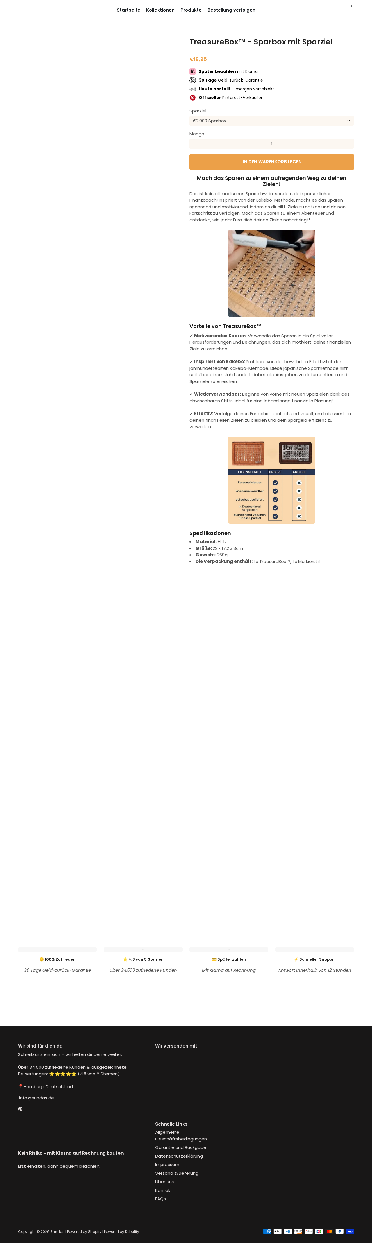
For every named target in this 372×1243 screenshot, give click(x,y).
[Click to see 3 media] (86, 900)
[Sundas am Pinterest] (20, 1109)
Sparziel (197, 111)
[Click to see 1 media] (30, 900)
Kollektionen (160, 10)
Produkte (191, 10)
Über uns (164, 1182)
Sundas (57, 1231)
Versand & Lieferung (176, 1173)
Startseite (128, 10)
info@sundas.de (36, 1098)
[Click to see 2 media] (58, 900)
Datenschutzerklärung (179, 1156)
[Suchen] (347, 10)
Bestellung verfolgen (231, 10)
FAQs (160, 1199)
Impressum (167, 1164)
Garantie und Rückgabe (180, 1147)
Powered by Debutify (121, 1231)
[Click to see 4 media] (114, 900)
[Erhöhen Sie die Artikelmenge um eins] (349, 144)
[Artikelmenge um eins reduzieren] (194, 144)
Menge (196, 134)
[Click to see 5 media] (142, 900)
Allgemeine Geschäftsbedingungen (181, 1135)
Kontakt (163, 1190)
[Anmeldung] (341, 10)
